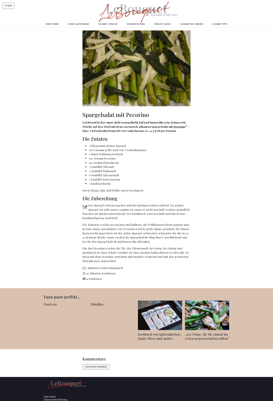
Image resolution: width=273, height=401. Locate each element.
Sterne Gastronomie (78, 24)
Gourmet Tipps (220, 24)
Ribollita (97, 304)
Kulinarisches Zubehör (191, 24)
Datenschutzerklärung (55, 399)
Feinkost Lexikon (162, 24)
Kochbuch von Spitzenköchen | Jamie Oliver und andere (159, 336)
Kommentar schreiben (96, 366)
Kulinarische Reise (136, 24)
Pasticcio (50, 304)
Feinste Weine (52, 24)
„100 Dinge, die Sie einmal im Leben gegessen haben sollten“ (207, 336)
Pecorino (179, 126)
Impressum (50, 396)
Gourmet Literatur (107, 24)
